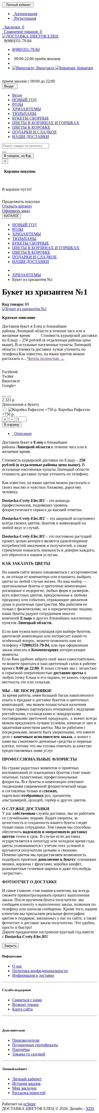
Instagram (84, 68)
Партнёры (21, 1049)
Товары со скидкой (28, 1054)
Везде (17, 95)
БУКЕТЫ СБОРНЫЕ (30, 118)
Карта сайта (22, 1009)
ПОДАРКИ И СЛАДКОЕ (34, 132)
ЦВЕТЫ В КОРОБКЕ (31, 127)
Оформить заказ (16, 211)
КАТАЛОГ (11, 216)
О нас (17, 966)
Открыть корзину (17, 206)
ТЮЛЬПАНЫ (24, 113)
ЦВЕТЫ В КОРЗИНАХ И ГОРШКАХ (45, 123)
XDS (90, 1108)
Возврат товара (25, 1004)
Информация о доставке (33, 975)
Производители (25, 1040)
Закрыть (10, 946)
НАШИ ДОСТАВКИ (30, 136)
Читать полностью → (45, 358)
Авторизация (24, 14)
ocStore (29, 1104)
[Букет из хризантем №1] (24, 309)
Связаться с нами (27, 1000)
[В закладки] (4, 396)
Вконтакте (44, 68)
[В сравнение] (9, 396)
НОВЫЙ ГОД (24, 100)
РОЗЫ (17, 104)
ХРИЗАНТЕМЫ (26, 109)
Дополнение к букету (20, 404)
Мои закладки (24, 1088)
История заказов (26, 1083)
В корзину (11, 425)
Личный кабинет (27, 1079)
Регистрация (24, 18)
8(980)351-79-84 (26, 49)
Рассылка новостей (28, 1093)
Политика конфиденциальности (40, 971)
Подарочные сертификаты (35, 1045)
